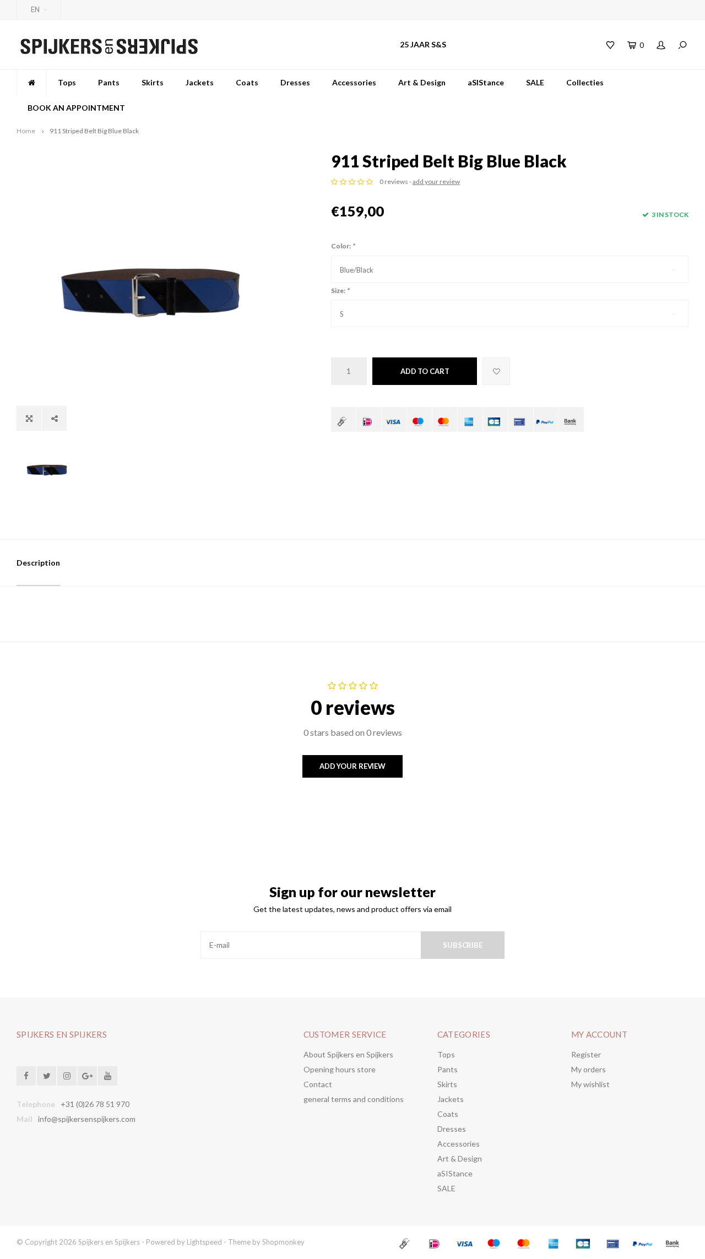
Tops (67, 82)
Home (26, 131)
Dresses (295, 82)
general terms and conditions (353, 1099)
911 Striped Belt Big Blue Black (94, 131)
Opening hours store (339, 1069)
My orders (588, 1069)
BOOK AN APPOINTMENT (76, 107)
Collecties (585, 82)
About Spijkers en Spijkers (348, 1054)
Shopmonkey (283, 1242)
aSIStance (486, 82)
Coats (247, 82)
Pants (109, 82)
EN (35, 9)
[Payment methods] (343, 419)
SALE (535, 82)
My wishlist (590, 1084)
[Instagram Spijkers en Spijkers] (67, 1076)
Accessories (354, 82)
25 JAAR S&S (423, 44)
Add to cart (424, 371)
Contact (317, 1084)
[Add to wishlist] (496, 371)
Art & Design (422, 82)
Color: (343, 246)
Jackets (200, 82)
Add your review (352, 766)
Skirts (153, 82)
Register (586, 1054)
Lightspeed (204, 1242)
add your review (436, 181)
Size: (340, 290)
